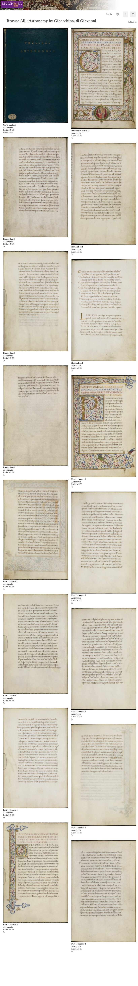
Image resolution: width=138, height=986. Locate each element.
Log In (109, 14)
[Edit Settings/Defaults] (118, 14)
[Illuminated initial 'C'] (103, 78)
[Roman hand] (35, 187)
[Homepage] (69, 5)
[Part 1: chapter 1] (103, 426)
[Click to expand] (133, 14)
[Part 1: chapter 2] (35, 872)
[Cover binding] (35, 75)
